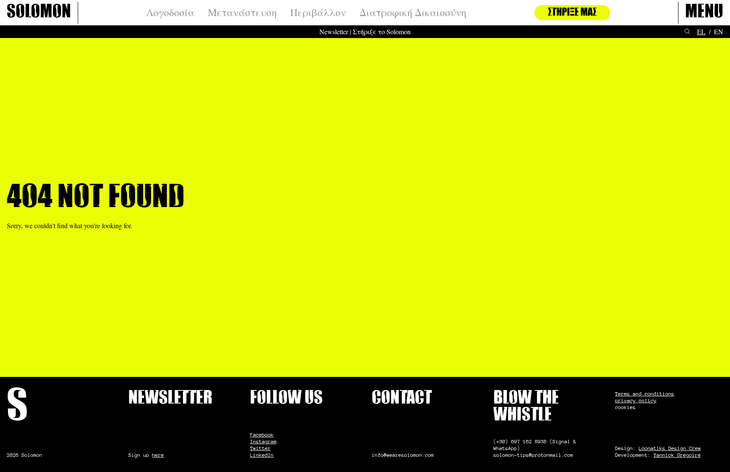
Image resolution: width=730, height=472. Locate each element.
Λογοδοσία (170, 12)
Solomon (39, 12)
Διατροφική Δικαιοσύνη (413, 12)
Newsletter (333, 31)
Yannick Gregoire (677, 455)
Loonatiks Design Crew (670, 448)
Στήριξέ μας (572, 13)
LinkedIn (262, 455)
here (158, 455)
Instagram (263, 441)
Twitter (260, 448)
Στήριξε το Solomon (382, 31)
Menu (704, 12)
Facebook (262, 434)
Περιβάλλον (318, 12)
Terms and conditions (644, 393)
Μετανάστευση (242, 12)
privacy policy (635, 400)
